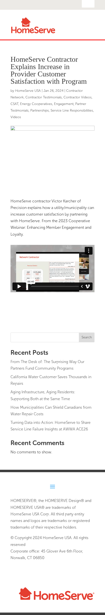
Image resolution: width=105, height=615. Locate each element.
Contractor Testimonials (43, 97)
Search (87, 337)
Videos (15, 117)
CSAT (14, 104)
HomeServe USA (28, 91)
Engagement (64, 104)
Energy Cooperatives (36, 104)
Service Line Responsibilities (72, 110)
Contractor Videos (77, 97)
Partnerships (39, 110)
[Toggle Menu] (88, 31)
